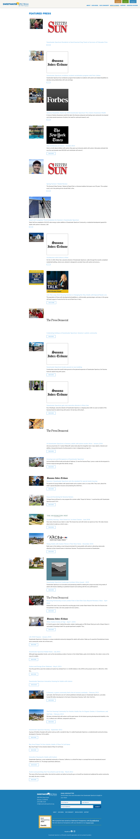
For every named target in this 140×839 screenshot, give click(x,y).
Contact (133, 2)
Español (118, 2)
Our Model (95, 5)
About (88, 5)
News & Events (114, 5)
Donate (125, 2)
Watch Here (51, 302)
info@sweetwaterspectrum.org (45, 804)
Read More (51, 153)
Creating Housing (132, 5)
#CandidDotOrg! (94, 821)
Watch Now (34, 684)
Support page (90, 823)
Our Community (104, 5)
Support (123, 5)
